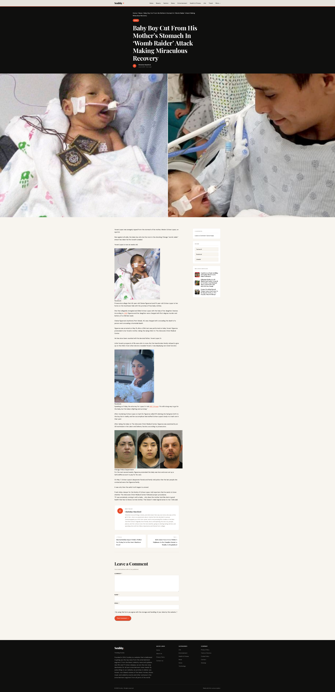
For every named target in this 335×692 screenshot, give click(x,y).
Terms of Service (206, 653)
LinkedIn (198, 259)
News (173, 3)
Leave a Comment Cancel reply (204, 236)
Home (151, 3)
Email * (116, 603)
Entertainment (182, 3)
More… (218, 3)
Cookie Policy (205, 656)
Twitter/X (199, 249)
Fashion (165, 3)
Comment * (118, 573)
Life (205, 3)
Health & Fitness (195, 3)
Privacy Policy (160, 657)
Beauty (158, 3)
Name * (116, 595)
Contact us (159, 661)
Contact (203, 659)
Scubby (118, 3)
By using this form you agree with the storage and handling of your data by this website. (146, 612)
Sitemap (203, 663)
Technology (182, 666)
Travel (211, 3)
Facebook (199, 254)
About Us (159, 653)
